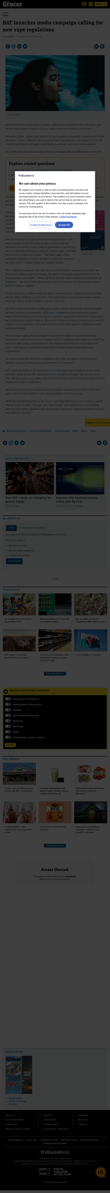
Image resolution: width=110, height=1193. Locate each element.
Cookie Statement (68, 216)
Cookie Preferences (41, 224)
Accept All (64, 224)
